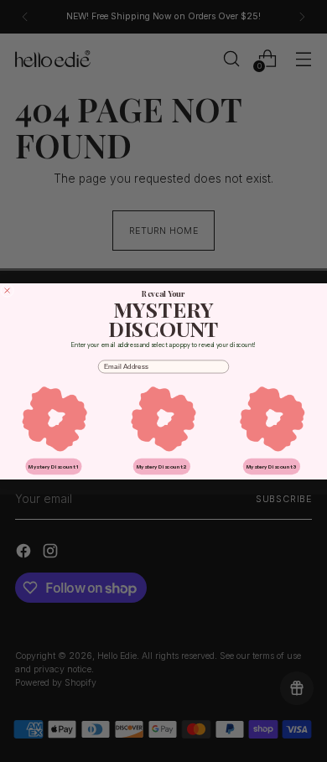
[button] (54, 418)
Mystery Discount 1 (53, 466)
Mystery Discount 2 (162, 466)
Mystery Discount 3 (272, 466)
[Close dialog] (7, 290)
